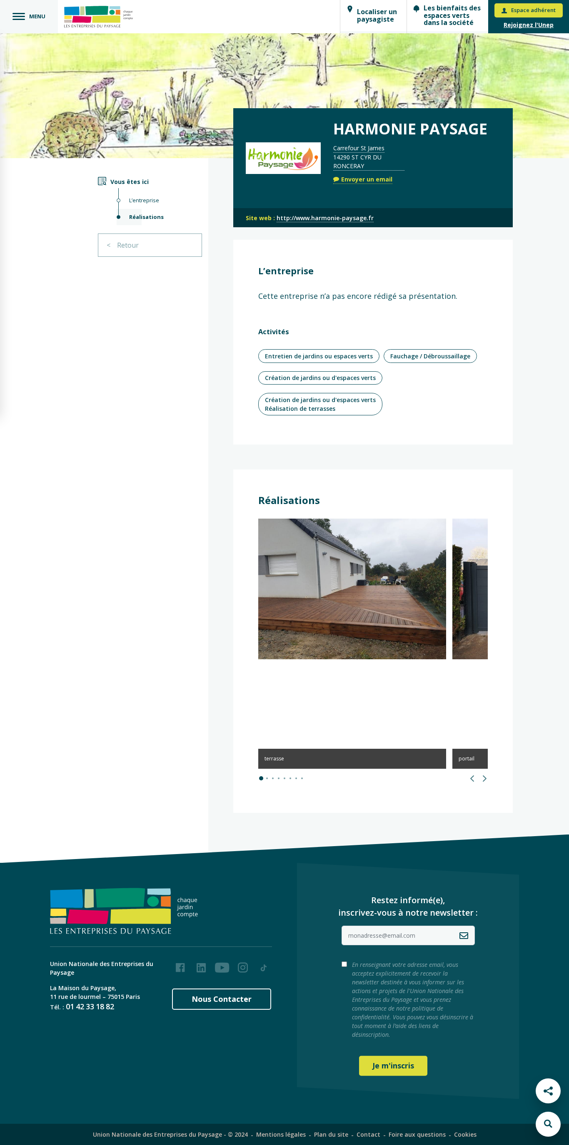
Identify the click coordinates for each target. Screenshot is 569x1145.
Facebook (180, 964)
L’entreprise (144, 200)
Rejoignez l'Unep (529, 25)
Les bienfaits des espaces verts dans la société (452, 15)
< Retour (123, 245)
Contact (368, 1134)
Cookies (465, 1134)
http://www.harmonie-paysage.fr (325, 218)
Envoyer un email (366, 179)
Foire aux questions (417, 1134)
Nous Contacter (222, 999)
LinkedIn (201, 964)
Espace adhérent (533, 10)
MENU (37, 16)
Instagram (243, 964)
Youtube (222, 964)
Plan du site (331, 1134)
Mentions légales (281, 1134)
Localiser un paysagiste (377, 15)
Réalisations (146, 217)
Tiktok (263, 964)
